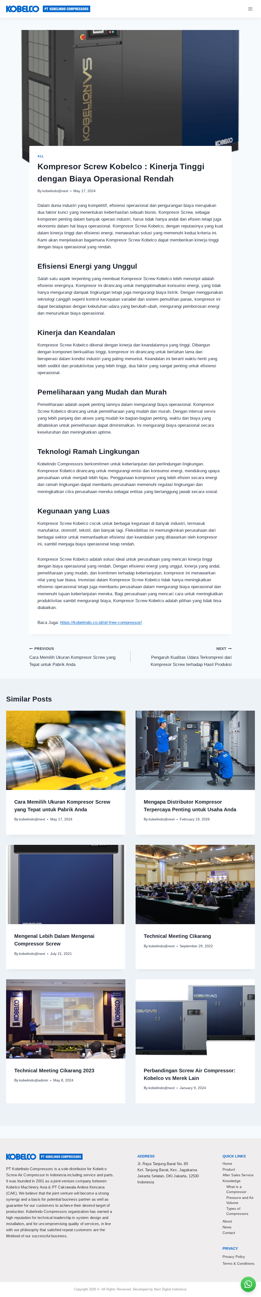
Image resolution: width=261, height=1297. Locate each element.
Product (229, 1169)
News (227, 1227)
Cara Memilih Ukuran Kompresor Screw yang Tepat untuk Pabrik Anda (72, 657)
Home (227, 1164)
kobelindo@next (55, 191)
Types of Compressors (237, 1211)
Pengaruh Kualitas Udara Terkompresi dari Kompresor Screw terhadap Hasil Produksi (191, 657)
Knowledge (232, 1181)
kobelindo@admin (33, 1080)
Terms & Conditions (239, 1263)
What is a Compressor (236, 1189)
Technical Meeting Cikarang (177, 936)
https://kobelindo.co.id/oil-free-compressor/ (101, 622)
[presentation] (65, 750)
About (227, 1221)
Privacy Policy (234, 1257)
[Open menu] (250, 9)
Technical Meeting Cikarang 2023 (54, 1070)
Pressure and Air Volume (240, 1200)
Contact (229, 1233)
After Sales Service (238, 1175)
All (40, 156)
